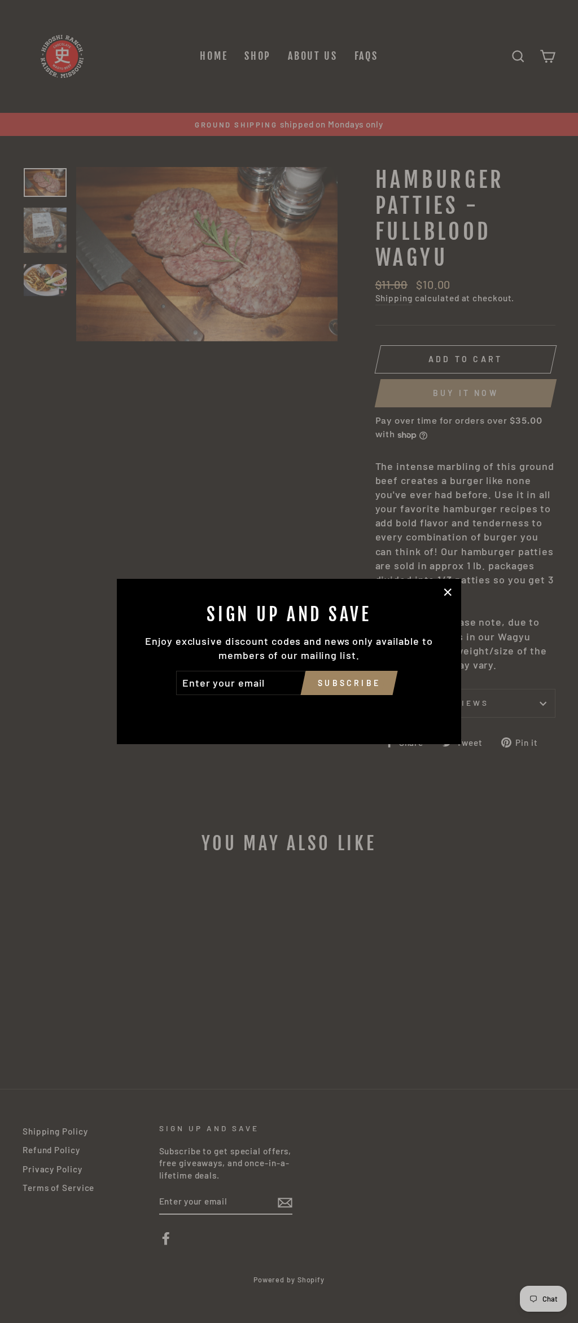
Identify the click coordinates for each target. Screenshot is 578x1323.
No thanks (289, 711)
